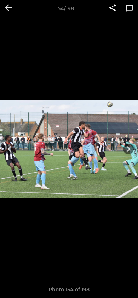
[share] (112, 8)
